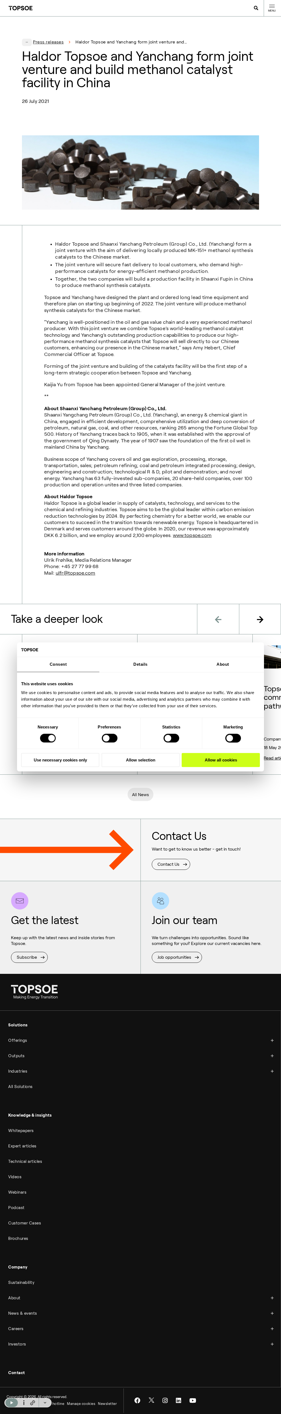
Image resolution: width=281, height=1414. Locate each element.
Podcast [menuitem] (16, 1207)
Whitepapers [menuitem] (21, 1130)
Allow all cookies (221, 760)
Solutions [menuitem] (18, 1025)
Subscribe (27, 957)
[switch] (109, 738)
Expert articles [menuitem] (22, 1146)
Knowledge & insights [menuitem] (30, 1115)
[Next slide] (260, 619)
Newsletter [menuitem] (107, 1403)
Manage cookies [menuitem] (81, 1403)
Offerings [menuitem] (17, 1040)
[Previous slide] (218, 619)
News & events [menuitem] (22, 1313)
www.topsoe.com (192, 535)
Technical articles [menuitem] (25, 1161)
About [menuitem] (14, 1298)
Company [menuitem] (18, 1267)
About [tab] (223, 664)
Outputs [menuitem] (16, 1056)
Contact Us (168, 864)
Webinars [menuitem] (17, 1192)
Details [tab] (140, 664)
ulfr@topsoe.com (75, 573)
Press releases (48, 42)
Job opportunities (174, 957)
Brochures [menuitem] (18, 1238)
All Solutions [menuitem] (20, 1086)
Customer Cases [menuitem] (24, 1223)
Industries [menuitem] (17, 1071)
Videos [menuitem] (14, 1177)
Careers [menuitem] (16, 1329)
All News (140, 794)
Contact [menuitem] (16, 1373)
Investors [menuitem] (17, 1344)
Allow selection (140, 760)
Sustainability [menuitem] (21, 1282)
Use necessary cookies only (60, 760)
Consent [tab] (58, 664)
